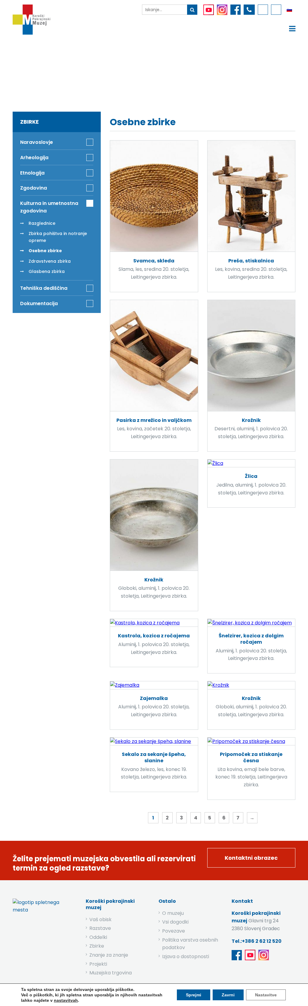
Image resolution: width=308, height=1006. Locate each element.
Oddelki (98, 937)
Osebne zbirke (45, 251)
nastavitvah (66, 1000)
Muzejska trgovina (110, 972)
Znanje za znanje (108, 955)
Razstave (100, 928)
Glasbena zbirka (47, 271)
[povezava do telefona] (249, 10)
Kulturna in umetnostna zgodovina (157, 71)
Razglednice (42, 223)
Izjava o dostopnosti (185, 956)
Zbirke (99, 71)
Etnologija (32, 172)
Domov (72, 71)
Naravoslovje (36, 142)
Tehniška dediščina (43, 288)
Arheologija (34, 157)
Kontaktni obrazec (251, 858)
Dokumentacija (39, 303)
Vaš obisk (100, 919)
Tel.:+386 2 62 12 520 (257, 941)
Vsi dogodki (175, 921)
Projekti (98, 964)
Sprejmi (193, 994)
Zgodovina (33, 187)
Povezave (173, 930)
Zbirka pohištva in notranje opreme (58, 237)
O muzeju (173, 913)
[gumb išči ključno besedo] (192, 10)
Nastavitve (266, 994)
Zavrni (228, 994)
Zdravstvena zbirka (50, 261)
